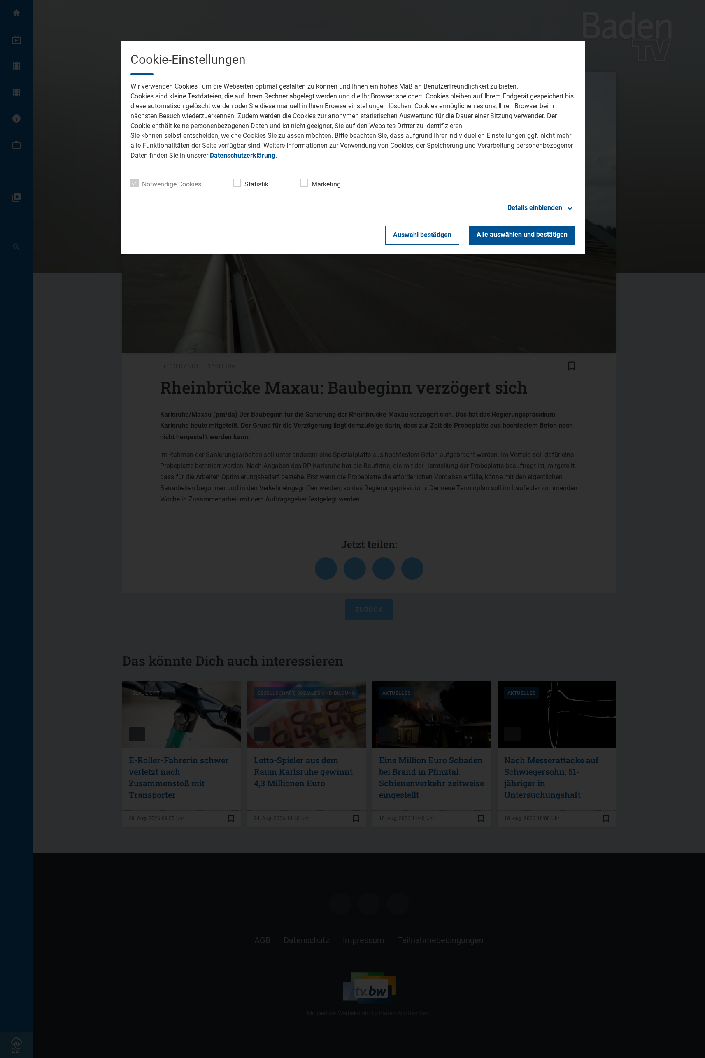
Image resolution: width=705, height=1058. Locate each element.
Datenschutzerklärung (242, 155)
